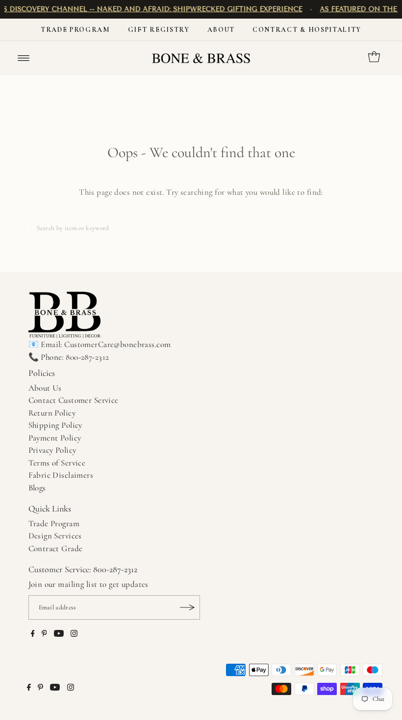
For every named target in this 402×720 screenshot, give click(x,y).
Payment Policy (54, 438)
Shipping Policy (55, 425)
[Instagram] (74, 634)
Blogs (37, 488)
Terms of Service (57, 463)
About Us (45, 388)
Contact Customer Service (73, 400)
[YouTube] (59, 634)
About (221, 29)
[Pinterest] (44, 634)
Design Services (55, 536)
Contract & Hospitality (306, 29)
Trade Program (75, 29)
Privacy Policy (52, 450)
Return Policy (52, 413)
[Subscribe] (188, 607)
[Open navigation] (23, 58)
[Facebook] (33, 634)
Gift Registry (159, 29)
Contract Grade (55, 548)
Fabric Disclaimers (61, 475)
